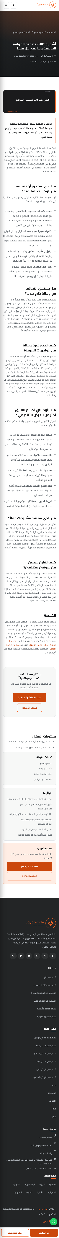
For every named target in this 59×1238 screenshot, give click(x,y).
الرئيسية (52, 32)
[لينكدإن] (21, 956)
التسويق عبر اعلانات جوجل (44, 1001)
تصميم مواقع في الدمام (45, 1053)
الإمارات (52, 1101)
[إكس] (29, 956)
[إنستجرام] (44, 956)
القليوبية (17, 1184)
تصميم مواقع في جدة (46, 1045)
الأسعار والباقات (45, 768)
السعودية (52, 1093)
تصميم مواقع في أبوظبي (44, 1077)
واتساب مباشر (46, 1153)
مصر (54, 1085)
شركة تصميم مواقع (22, 32)
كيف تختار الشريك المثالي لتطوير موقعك (32, 643)
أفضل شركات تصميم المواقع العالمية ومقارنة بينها (29, 799)
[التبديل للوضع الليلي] (14, 5)
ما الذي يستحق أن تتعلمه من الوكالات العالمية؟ (29, 741)
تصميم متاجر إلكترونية (46, 1016)
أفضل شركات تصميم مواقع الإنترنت (36, 829)
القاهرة (52, 1184)
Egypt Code (43, 1209)
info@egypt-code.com (41, 1145)
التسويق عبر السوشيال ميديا (43, 993)
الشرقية (40, 1192)
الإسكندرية (30, 1184)
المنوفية (18, 1192)
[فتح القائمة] (6, 5)
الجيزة (42, 1184)
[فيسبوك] (52, 956)
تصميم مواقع (40, 32)
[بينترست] (13, 956)
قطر (54, 1116)
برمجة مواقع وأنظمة (46, 1009)
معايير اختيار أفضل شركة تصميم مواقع (35, 835)
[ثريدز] (37, 956)
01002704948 (29, 876)
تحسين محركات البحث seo (44, 985)
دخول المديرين (49, 1221)
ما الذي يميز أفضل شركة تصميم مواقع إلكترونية (31, 814)
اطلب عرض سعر (29, 866)
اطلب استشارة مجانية (29, 697)
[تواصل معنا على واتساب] (53, 1221)
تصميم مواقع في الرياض (45, 1038)
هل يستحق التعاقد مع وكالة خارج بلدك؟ (32, 748)
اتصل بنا (42, 1233)
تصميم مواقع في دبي (46, 1069)
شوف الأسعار (29, 707)
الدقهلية (52, 1192)
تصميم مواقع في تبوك (46, 1061)
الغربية (29, 1192)
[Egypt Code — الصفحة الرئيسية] (46, 5)
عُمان (53, 1109)
